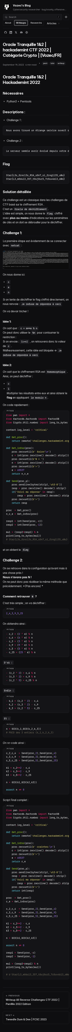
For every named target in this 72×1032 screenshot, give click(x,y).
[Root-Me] (26, 32)
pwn (45, 63)
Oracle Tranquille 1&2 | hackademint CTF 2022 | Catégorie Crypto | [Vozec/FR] (32, 50)
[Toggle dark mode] (66, 17)
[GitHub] (5, 32)
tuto (52, 63)
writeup (61, 63)
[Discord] (21, 32)
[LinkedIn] (10, 32)
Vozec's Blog (21, 5)
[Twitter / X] (16, 32)
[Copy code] (65, 129)
